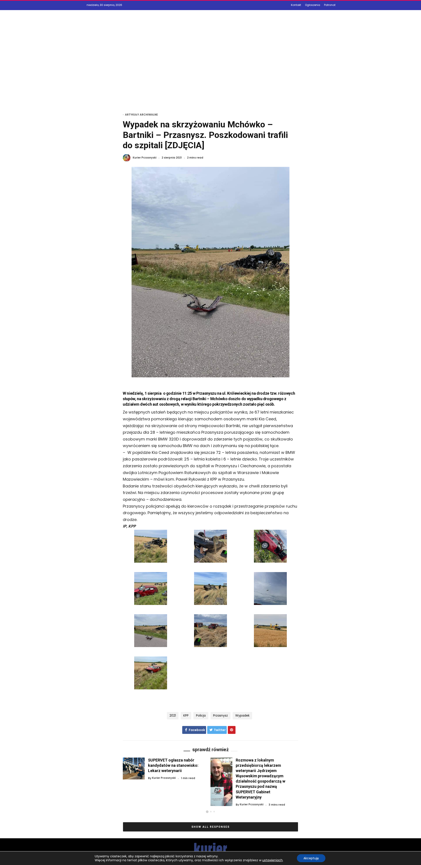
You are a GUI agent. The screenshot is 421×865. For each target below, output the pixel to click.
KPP (186, 715)
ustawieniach (272, 860)
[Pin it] (231, 730)
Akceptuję (311, 858)
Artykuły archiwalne (141, 114)
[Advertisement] (210, 67)
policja (201, 715)
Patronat (329, 5)
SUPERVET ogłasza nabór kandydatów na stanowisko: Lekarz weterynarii (173, 765)
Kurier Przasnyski (144, 157)
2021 (172, 715)
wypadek (242, 715)
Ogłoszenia (312, 5)
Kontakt (296, 5)
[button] (207, 812)
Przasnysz (220, 715)
